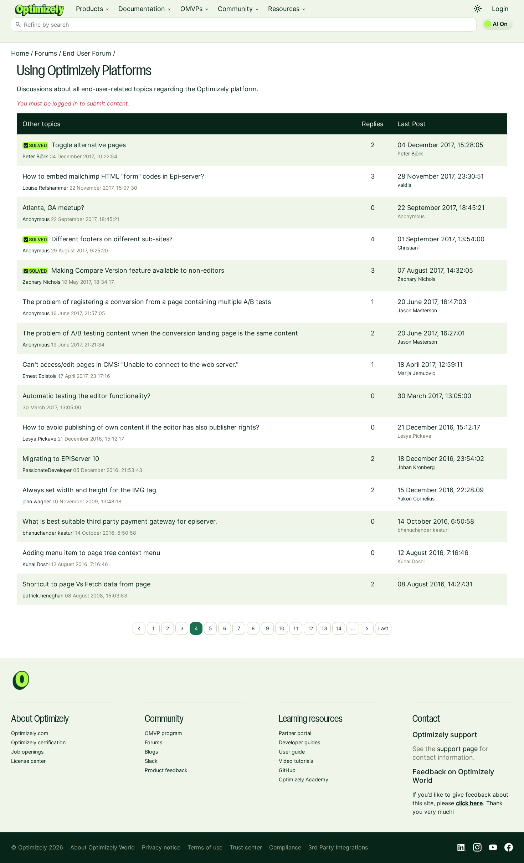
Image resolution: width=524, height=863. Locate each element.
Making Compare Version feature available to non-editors (137, 270)
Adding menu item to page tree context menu (91, 552)
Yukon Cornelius (416, 498)
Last (383, 628)
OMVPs (194, 8)
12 (310, 628)
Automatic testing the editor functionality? (86, 396)
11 (295, 628)
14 (338, 628)
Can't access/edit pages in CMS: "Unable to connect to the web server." (130, 364)
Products (93, 8)
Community (239, 8)
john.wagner (36, 501)
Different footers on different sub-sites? (112, 239)
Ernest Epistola (39, 376)
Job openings (27, 752)
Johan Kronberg (416, 467)
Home (20, 53)
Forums (46, 53)
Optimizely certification (38, 742)
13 (324, 628)
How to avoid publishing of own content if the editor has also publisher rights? (140, 427)
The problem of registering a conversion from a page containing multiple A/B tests (146, 301)
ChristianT (409, 248)
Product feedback (166, 770)
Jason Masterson (417, 310)
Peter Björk (35, 156)
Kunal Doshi (36, 564)
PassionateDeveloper (47, 470)
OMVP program (163, 733)
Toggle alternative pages (88, 145)
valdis (404, 185)
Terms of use (204, 847)
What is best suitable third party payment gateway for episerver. (119, 521)
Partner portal (295, 733)
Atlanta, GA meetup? (53, 207)
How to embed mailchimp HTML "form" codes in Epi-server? (113, 176)
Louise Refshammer (45, 188)
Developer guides (299, 742)
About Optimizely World (102, 847)
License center (28, 761)
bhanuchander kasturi (47, 533)
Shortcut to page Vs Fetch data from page (86, 584)
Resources (287, 8)
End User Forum (87, 53)
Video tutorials (296, 761)
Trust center (246, 847)
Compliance (285, 847)
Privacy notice (161, 847)
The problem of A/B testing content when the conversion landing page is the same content (160, 333)
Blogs (151, 752)
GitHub (287, 770)
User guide (292, 752)
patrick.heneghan (42, 595)
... (353, 628)
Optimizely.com (29, 733)
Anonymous (36, 219)
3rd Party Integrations (338, 847)
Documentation (145, 8)
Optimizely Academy (303, 779)
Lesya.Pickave (39, 439)
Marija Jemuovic (416, 373)
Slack (151, 761)
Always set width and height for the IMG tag (89, 490)
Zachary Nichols (41, 282)
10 (281, 628)
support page (457, 748)
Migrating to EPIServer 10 (60, 458)
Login (500, 8)
